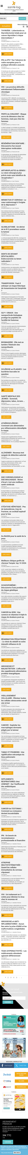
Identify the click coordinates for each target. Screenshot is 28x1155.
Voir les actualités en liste (23, 26)
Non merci (17, 1152)
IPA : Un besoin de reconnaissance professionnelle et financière (13, 838)
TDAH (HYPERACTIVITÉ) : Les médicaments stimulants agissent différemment (14, 953)
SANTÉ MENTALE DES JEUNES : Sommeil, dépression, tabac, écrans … (13, 398)
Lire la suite (8, 53)
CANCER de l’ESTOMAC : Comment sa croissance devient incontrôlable (11, 811)
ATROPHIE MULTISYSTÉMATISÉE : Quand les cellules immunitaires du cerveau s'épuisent (11, 867)
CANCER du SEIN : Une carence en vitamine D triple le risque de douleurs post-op (14, 614)
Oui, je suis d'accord (6, 1152)
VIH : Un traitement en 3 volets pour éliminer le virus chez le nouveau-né (12, 896)
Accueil (3, 13)
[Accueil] (14, 3)
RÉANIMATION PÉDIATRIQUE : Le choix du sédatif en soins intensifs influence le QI (13, 641)
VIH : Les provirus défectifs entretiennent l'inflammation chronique (13, 89)
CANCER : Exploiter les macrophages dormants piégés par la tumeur (11, 727)
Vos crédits (21, 1081)
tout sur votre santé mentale (21, 1074)
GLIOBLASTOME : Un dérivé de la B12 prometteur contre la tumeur (13, 229)
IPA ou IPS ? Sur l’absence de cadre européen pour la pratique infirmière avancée (13, 62)
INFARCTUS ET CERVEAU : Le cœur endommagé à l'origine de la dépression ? (13, 202)
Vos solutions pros (21, 1087)
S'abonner (8, 1002)
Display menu (2, 5)
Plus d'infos (15, 1149)
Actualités (8, 13)
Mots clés (3, 18)
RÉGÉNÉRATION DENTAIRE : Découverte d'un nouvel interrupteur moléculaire (13, 145)
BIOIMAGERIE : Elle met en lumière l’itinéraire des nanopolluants (12, 344)
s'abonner (8, 1142)
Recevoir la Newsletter (14, 1061)
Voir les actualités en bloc (27, 26)
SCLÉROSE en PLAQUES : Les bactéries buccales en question (13, 371)
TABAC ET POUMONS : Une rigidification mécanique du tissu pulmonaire (12, 754)
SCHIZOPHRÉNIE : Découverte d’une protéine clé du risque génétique (13, 587)
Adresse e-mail (6, 995)
